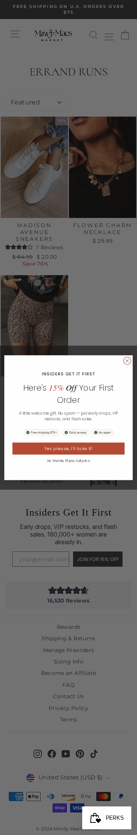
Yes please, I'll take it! (68, 449)
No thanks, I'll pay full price (68, 460)
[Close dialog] (127, 360)
